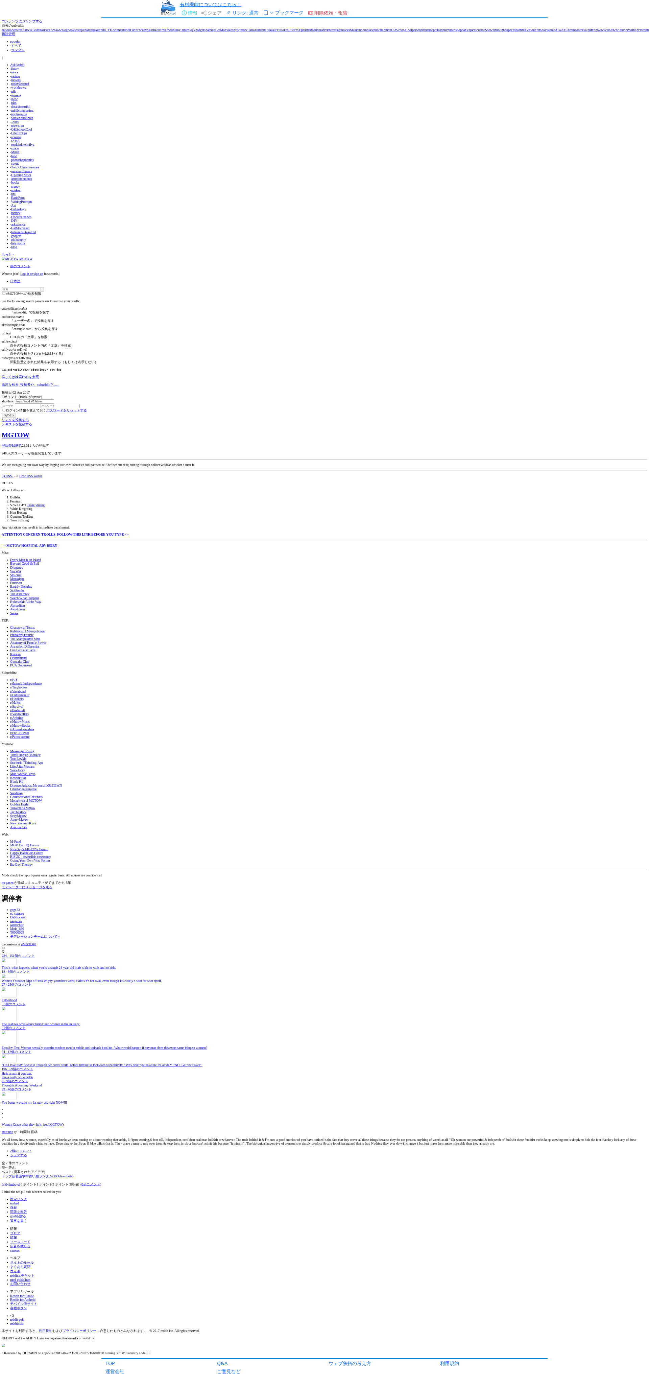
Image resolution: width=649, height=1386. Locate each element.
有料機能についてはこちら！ (210, 4)
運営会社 (114, 1371)
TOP (110, 1363)
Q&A (222, 1363)
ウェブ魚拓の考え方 (350, 1363)
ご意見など (229, 1371)
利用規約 (449, 1363)
